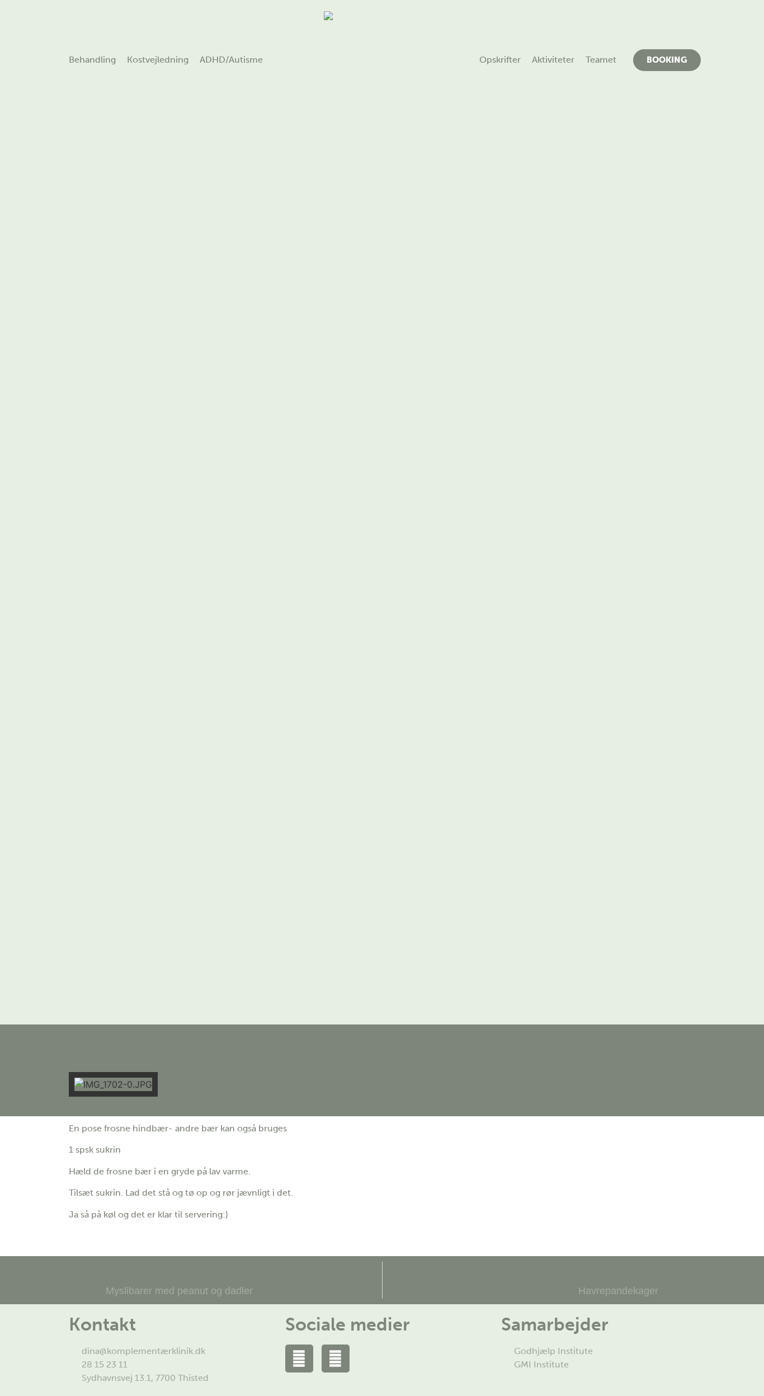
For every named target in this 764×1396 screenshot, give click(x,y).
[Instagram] (336, 1359)
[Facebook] (299, 1359)
